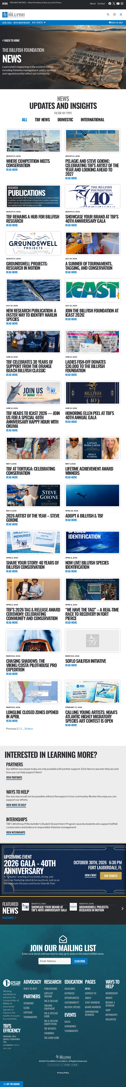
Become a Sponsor (110, 1004)
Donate (109, 998)
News (5, 3)
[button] (122, 908)
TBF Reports (50, 1028)
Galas (68, 1021)
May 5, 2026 (11, 464)
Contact (101, 3)
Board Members (93, 1007)
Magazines (70, 988)
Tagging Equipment (49, 1007)
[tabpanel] (63, 430)
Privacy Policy (63, 1073)
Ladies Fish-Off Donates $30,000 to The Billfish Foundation (85, 366)
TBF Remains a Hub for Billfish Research (32, 218)
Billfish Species (72, 1007)
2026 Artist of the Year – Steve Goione (32, 517)
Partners (14, 764)
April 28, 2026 (71, 511)
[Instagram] (122, 3)
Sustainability (72, 1002)
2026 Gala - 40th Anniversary (16, 22)
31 (25, 728)
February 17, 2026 (73, 707)
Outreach (69, 993)
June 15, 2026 (12, 357)
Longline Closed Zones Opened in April (32, 714)
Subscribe (79, 961)
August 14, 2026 (13, 156)
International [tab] (92, 119)
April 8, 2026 (12, 558)
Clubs (27, 1008)
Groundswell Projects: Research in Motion (26, 265)
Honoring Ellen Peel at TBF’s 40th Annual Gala (89, 415)
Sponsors (28, 1003)
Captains (28, 1012)
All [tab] (24, 119)
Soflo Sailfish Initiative (85, 660)
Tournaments (30, 1017)
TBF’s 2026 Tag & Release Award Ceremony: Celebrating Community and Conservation (33, 613)
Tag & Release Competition (51, 1022)
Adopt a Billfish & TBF (84, 515)
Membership (112, 993)
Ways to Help (17, 791)
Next (30, 728)
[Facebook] (110, 3)
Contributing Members (91, 1013)
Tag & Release (51, 1001)
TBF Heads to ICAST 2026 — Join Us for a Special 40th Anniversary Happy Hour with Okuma (33, 419)
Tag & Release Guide (51, 1014)
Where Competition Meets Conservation (28, 163)
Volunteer (111, 1019)
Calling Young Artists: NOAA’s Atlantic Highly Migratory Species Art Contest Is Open (91, 716)
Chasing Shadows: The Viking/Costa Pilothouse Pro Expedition (31, 665)
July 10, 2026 (71, 259)
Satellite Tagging (48, 994)
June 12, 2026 (71, 357)
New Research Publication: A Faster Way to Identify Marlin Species (31, 314)
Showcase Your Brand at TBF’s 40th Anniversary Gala (91, 218)
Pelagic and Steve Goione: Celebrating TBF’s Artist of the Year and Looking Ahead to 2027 (92, 167)
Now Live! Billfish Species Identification (87, 564)
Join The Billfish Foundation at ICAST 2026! (91, 312)
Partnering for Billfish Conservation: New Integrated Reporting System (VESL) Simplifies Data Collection (39, 3)
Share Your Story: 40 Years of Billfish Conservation (32, 564)
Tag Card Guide (51, 1038)
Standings (49, 1033)
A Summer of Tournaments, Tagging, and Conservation (88, 265)
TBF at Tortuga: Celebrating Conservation (30, 470)
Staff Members (92, 1002)
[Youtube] (118, 3)
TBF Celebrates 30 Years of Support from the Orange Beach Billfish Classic (29, 366)
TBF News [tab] (42, 119)
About (93, 3)
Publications (50, 988)
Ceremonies (70, 1026)
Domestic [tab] (65, 119)
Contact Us (90, 993)
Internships (16, 819)
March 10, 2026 (13, 656)
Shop (108, 1010)
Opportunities (72, 998)
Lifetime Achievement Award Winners (89, 470)
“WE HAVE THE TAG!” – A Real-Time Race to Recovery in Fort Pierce (92, 613)
